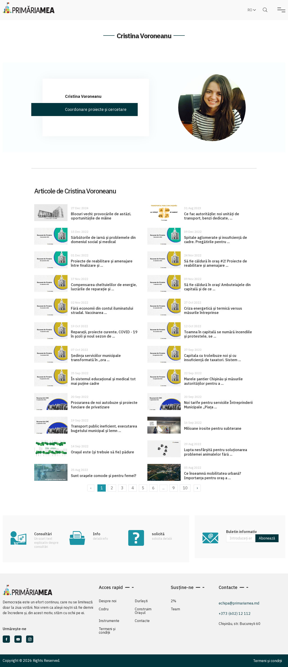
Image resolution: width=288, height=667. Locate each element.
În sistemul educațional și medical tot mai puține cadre (103, 381)
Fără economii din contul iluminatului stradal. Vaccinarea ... (102, 310)
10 (185, 487)
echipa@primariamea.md (239, 603)
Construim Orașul (143, 611)
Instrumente (109, 620)
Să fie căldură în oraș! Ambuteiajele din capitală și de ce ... (217, 286)
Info (96, 534)
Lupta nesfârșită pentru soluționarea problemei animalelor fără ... (215, 452)
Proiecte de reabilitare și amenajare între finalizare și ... (102, 263)
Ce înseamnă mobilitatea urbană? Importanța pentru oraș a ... (212, 475)
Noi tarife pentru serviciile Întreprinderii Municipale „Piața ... (218, 404)
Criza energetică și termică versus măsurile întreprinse (213, 310)
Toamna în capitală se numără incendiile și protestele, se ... (218, 334)
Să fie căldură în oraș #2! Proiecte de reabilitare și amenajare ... (215, 263)
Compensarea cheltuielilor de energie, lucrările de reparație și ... (104, 286)
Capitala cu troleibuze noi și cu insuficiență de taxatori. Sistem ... (212, 357)
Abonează (267, 538)
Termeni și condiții (107, 631)
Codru (103, 609)
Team (175, 609)
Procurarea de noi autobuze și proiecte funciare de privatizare (104, 404)
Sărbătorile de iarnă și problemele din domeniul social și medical (103, 239)
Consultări (43, 534)
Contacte (142, 620)
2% (173, 601)
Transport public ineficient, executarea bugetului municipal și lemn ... (104, 428)
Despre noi (107, 601)
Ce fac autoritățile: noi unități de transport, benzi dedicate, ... (211, 216)
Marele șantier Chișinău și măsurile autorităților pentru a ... (213, 381)
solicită (158, 534)
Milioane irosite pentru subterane (212, 428)
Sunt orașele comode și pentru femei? (103, 475)
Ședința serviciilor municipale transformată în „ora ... (96, 357)
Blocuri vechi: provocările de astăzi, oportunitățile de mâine (101, 216)
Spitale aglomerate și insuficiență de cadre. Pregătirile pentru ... (215, 239)
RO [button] (250, 10)
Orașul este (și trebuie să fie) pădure (102, 452)
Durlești (141, 601)
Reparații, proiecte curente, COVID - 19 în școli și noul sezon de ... (104, 334)
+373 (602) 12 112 (235, 613)
